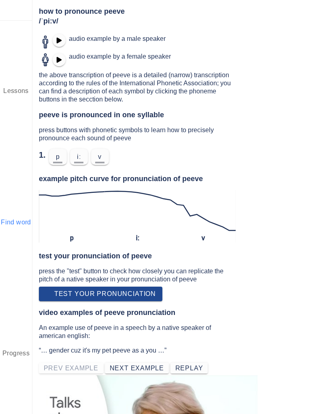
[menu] (16, 10)
